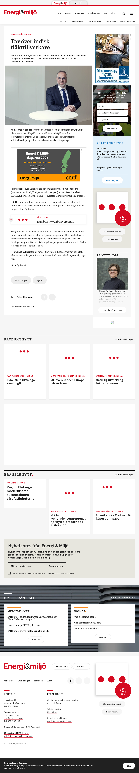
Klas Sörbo (52, 712)
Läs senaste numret (112, 231)
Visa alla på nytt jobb (112, 310)
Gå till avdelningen (124, 339)
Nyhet (40, 280)
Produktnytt (94, 13)
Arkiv (112, 13)
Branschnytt (80, 13)
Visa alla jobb (112, 180)
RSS (87, 680)
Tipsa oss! (63, 21)
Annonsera (110, 21)
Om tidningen (95, 21)
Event (105, 13)
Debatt (68, 13)
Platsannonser (127, 21)
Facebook (70, 680)
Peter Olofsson (54, 703)
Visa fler (36, 640)
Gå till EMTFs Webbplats (123, 597)
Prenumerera (78, 21)
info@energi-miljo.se (13, 718)
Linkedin (78, 680)
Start (60, 13)
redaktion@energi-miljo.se (59, 721)
